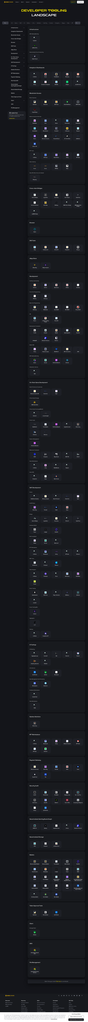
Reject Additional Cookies (76, 1016)
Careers (70, 1004)
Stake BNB (23, 1006)
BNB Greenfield (8, 1004)
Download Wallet (25, 1002)
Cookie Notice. (54, 1019)
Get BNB (23, 1004)
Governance (55, 1009)
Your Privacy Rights (76, 1013)
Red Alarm (71, 1008)
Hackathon (55, 1004)
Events (54, 1002)
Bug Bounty (55, 1011)
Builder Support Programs (58, 1008)
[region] (44, 1017)
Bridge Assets (24, 1008)
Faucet (38, 1006)
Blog (70, 1002)
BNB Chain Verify (72, 1006)
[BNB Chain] (8, 2)
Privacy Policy (72, 1009)
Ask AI (72, 2)
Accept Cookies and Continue (76, 1019)
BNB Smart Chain (9, 1002)
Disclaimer (71, 1011)
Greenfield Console (41, 1011)
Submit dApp (40, 1009)
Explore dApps (24, 1009)
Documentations (40, 1004)
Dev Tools (39, 1008)
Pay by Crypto (24, 1011)
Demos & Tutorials (41, 1002)
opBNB (6, 1006)
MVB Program (56, 1006)
